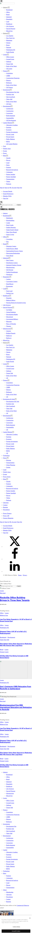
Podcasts (8, 184)
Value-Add (9, 99)
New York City (10, 38)
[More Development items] (12, 106)
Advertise (6, 502)
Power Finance (7, 513)
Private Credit (10, 134)
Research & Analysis (12, 170)
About (5, 890)
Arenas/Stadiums (11, 312)
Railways (8, 338)
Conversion (9, 113)
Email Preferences (8, 193)
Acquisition (9, 73)
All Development (11, 120)
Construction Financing (12, 78)
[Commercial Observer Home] (7, 3)
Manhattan (9, 40)
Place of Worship (11, 324)
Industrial (9, 17)
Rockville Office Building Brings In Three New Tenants (15, 599)
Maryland (2, 593)
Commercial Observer (23, 905)
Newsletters (6, 509)
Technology (6, 455)
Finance (5, 71)
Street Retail (9, 255)
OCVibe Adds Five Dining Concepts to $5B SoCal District (14, 657)
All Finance (9, 87)
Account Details (7, 191)
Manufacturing (10, 267)
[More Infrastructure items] (12, 328)
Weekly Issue (7, 148)
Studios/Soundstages (12, 272)
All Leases (9, 68)
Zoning (8, 467)
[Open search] (1, 202)
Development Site (11, 826)
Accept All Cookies (16, 931)
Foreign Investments (12, 132)
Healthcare (9, 24)
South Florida (10, 52)
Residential (9, 10)
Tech (4, 146)
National (8, 47)
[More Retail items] (7, 244)
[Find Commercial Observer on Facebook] (14, 559)
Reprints (5, 507)
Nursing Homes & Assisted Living (16, 302)
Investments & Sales (9, 399)
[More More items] (7, 156)
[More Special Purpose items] (13, 307)
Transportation (10, 179)
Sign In (2, 187)
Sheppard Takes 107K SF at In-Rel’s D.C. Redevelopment (13, 632)
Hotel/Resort (9, 284)
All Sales (8, 104)
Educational (9, 317)
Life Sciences (10, 26)
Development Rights (12, 314)
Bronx (8, 45)
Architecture (9, 108)
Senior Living (10, 234)
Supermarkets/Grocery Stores (14, 251)
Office (8, 12)
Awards (8, 158)
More (4, 155)
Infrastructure (7, 328)
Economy (9, 130)
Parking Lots (9, 293)
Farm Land (9, 291)
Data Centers (10, 260)
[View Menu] (1, 1)
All (7, 378)
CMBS (8, 75)
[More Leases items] (8, 54)
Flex (7, 241)
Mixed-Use (9, 31)
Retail (8, 14)
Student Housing (11, 227)
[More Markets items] (9, 33)
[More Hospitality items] (10, 277)
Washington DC (10, 50)
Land (7, 21)
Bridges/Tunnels (10, 333)
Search (19, 204)
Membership (9, 892)
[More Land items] (7, 288)
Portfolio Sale (10, 94)
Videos (8, 181)
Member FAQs (7, 196)
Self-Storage (9, 270)
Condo (8, 223)
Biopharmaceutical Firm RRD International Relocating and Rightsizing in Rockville (16, 707)
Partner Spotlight (11, 177)
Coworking (9, 239)
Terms (20, 575)
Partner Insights (10, 174)
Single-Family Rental (12, 230)
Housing (8, 460)
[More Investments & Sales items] (16, 399)
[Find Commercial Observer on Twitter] (14, 546)
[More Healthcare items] (10, 296)
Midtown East (4, 615)
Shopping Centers (11, 246)
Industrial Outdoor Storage (13, 265)
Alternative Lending (12, 125)
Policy (8, 165)
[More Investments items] (11, 90)
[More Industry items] (9, 7)
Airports (8, 331)
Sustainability (10, 118)
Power (5, 153)
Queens (8, 43)
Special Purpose (10, 28)
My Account (13, 187)
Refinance (9, 82)
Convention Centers (11, 281)
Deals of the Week (11, 66)
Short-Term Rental (11, 232)
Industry (5, 213)
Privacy (25, 575)
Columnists (9, 172)
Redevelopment (10, 115)
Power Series (6, 476)
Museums (9, 321)
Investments (6, 90)
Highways (9, 335)
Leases (5, 54)
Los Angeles (9, 35)
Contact (5, 505)
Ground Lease (10, 59)
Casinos (8, 279)
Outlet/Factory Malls (12, 248)
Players (8, 160)
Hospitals (8, 298)
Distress (8, 80)
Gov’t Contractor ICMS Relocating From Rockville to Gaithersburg (15, 687)
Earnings (8, 127)
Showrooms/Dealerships (13, 253)
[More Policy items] (8, 458)
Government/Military (12, 319)
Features (8, 167)
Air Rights (9, 310)
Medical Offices (10, 300)
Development (7, 106)
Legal (7, 162)
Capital (5, 850)
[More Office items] (8, 237)
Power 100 (6, 516)
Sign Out (19, 187)
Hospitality (9, 19)
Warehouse (9, 274)
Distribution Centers (12, 263)
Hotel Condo (9, 225)
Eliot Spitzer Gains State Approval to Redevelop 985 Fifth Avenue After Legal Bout (16, 645)
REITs (8, 141)
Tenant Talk (9, 64)
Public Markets (10, 139)
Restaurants (9, 286)
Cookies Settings (16, 926)
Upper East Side (4, 639)
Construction (9, 111)
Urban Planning (10, 465)
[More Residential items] (10, 216)
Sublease (8, 61)
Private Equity (10, 137)
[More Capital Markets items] (13, 123)
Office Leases (10, 57)
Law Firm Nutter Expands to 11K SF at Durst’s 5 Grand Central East (16, 620)
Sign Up (7, 187)
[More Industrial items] (9, 258)
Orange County (4, 652)
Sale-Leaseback (10, 97)
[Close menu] (1, 207)
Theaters (8, 326)
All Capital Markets (11, 144)
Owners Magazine (8, 518)
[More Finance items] (8, 71)
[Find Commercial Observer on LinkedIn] (14, 571)
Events (5, 151)
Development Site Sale (12, 92)
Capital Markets (7, 122)
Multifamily (9, 218)
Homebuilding (10, 220)
